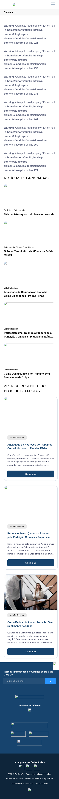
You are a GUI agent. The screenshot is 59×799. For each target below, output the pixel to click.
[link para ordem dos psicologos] (29, 709)
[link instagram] (29, 767)
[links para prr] (18, 734)
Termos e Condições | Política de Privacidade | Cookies (29, 778)
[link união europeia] (29, 743)
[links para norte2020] (29, 725)
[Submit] (50, 681)
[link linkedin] (21, 767)
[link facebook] (37, 767)
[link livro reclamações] (29, 789)
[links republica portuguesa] (38, 734)
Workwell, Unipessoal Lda (37, 784)
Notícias (8, 12)
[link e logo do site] (13, 4)
